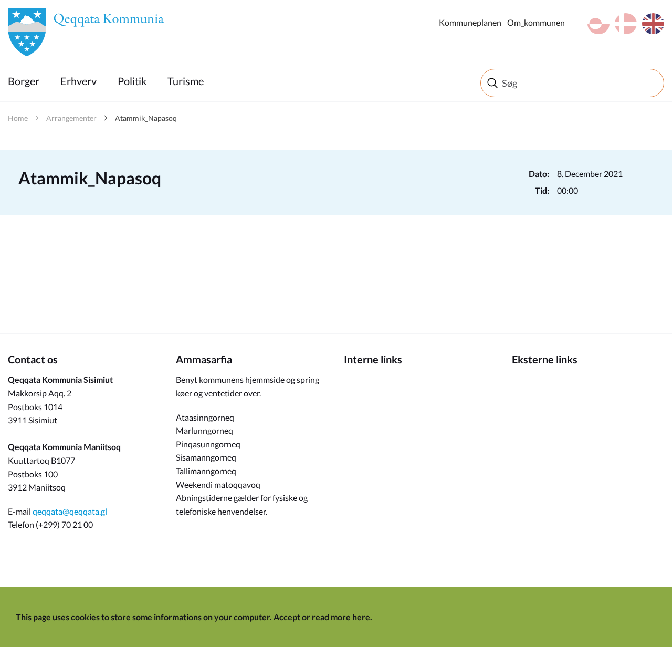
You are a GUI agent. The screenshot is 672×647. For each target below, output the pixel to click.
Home (18, 117)
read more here (341, 617)
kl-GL (598, 23)
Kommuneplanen (470, 22)
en (653, 23)
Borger (23, 81)
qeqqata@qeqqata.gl (70, 511)
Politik (132, 81)
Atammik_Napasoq (146, 117)
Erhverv (78, 81)
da (626, 23)
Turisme (185, 81)
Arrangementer (71, 117)
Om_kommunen (536, 22)
